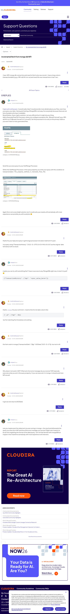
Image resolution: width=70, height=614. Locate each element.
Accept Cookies (60, 609)
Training (36, 9)
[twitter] (6, 596)
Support (50, 9)
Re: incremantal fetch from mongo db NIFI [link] (36, 47)
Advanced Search (8, 39)
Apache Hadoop (4, 610)
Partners (43, 9)
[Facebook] (1, 596)
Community (27, 9)
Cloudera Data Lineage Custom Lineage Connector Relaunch (20, 522)
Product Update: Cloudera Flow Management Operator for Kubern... (22, 527)
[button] (67, 72)
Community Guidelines (25, 589)
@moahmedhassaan (10, 109)
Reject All (48, 609)
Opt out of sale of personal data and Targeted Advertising (20, 609)
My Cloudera (6, 593)
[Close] (66, 592)
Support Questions (18, 47)
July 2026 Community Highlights (11, 513)
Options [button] (5, 51)
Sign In (5, 17)
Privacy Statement (55, 604)
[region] (39, 601)
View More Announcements (35, 536)
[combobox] (43, 35)
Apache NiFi (9, 61)
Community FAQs (42, 589)
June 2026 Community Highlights (12, 517)
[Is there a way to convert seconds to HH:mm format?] (68, 90)
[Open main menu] (68, 17)
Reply (64, 82)
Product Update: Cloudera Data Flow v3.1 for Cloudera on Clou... (20, 532)
